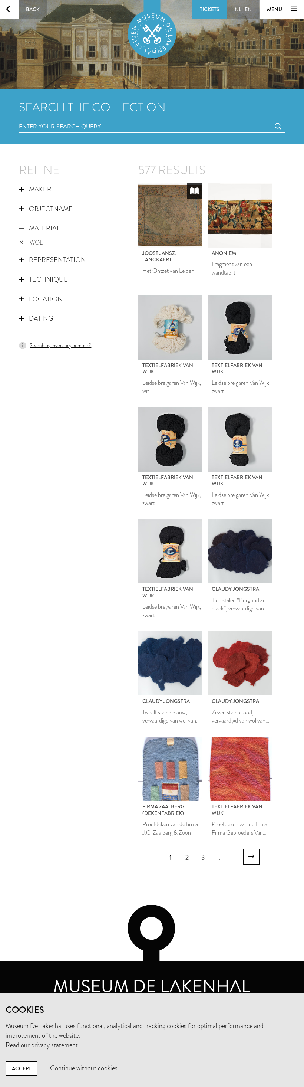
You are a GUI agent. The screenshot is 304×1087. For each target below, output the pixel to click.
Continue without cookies (84, 1068)
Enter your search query (45, 118)
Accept (21, 1068)
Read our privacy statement (42, 1045)
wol (36, 242)
